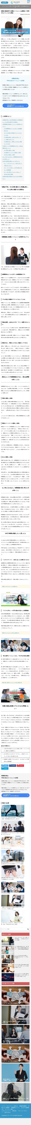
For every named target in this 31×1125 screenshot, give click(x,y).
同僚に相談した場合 (9, 150)
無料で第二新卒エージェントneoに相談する (12, 682)
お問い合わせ (7, 1112)
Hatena (5, 768)
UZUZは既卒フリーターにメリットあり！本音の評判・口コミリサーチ (12, 833)
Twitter (5, 765)
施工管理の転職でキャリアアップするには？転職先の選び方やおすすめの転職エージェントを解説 (12, 863)
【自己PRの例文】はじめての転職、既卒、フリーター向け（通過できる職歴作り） (16, 749)
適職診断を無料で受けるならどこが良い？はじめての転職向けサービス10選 (12, 878)
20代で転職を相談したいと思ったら (11, 161)
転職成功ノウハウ (15, 1107)
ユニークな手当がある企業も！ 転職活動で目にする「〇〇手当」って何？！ (22, 957)
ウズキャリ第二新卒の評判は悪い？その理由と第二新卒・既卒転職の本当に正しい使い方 (12, 818)
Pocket (21, 765)
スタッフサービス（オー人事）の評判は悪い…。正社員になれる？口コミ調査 (22, 939)
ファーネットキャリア (6, 848)
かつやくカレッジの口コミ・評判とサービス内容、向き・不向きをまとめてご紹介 (11, 923)
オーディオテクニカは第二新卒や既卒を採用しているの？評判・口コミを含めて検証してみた (22, 975)
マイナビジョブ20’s (5, 893)
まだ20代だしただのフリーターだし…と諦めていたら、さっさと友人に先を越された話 (16, 755)
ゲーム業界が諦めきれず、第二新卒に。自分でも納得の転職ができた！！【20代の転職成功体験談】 (22, 948)
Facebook (13, 765)
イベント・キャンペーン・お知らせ (10, 1106)
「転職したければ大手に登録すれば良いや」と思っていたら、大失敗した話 (12, 908)
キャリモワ (10, 1115)
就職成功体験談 (23, 1106)
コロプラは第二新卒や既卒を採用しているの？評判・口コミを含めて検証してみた (22, 966)
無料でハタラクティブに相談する (9, 586)
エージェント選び (9, 1109)
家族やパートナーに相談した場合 (12, 152)
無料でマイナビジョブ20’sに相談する (10, 632)
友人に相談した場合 (9, 154)
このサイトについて (6, 1110)
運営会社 (14, 1110)
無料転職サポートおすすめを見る (15, 105)
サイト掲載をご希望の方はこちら (4, 2)
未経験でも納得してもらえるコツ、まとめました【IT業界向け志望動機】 (16, 760)
